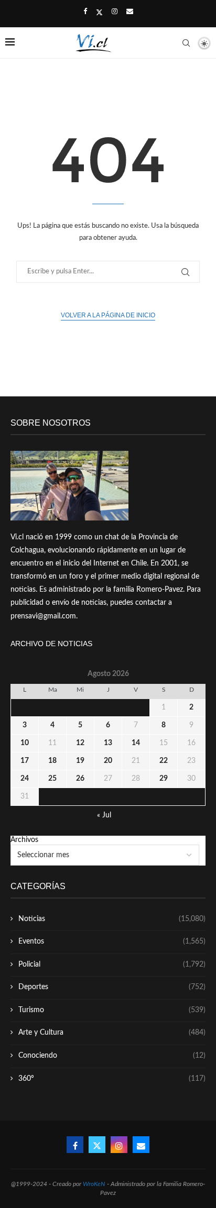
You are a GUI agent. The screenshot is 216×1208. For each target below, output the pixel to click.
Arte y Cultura (112, 1032)
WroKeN (94, 1184)
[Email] (129, 12)
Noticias (112, 919)
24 (24, 778)
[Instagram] (114, 12)
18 (52, 760)
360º (112, 1078)
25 (52, 778)
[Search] (186, 43)
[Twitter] (99, 12)
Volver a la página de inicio (108, 315)
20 (108, 760)
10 (24, 743)
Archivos (24, 840)
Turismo (112, 1010)
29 (163, 778)
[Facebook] (85, 12)
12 (80, 743)
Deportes (112, 987)
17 (24, 760)
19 (80, 760)
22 (163, 760)
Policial (112, 964)
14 (136, 743)
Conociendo (112, 1055)
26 (80, 778)
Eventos (112, 941)
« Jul (104, 815)
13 (108, 743)
